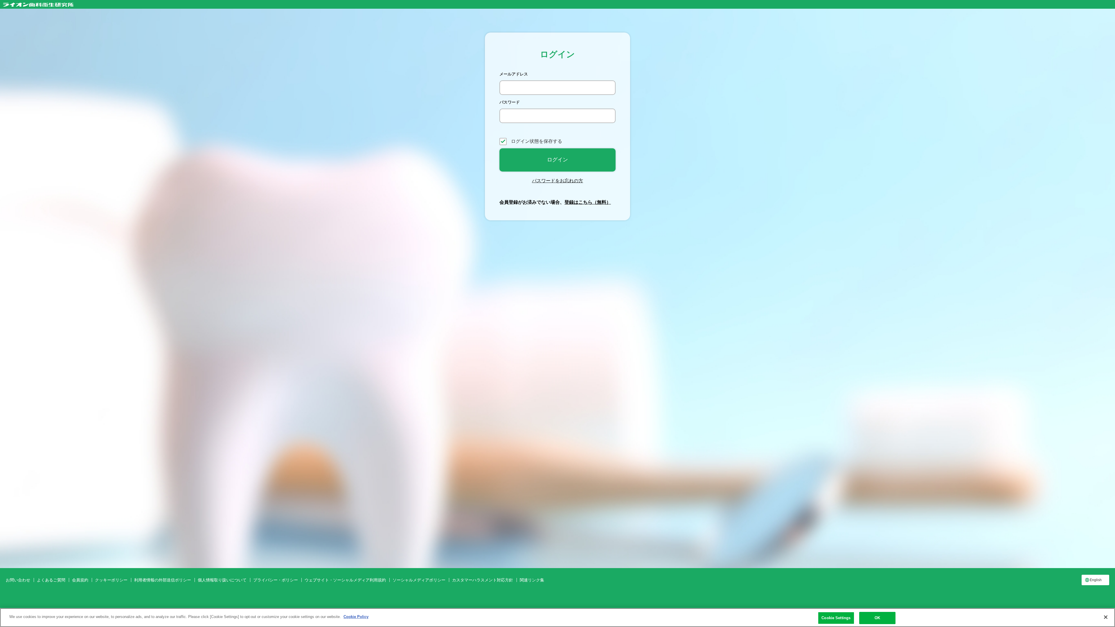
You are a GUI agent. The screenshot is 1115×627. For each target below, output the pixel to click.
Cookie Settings (835, 618)
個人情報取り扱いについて (222, 580)
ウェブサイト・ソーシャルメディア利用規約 (345, 580)
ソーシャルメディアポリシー (419, 580)
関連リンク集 (532, 580)
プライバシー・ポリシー (275, 580)
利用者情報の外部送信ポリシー (162, 580)
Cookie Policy (356, 617)
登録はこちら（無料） (587, 202)
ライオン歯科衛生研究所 (38, 5)
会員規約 (80, 580)
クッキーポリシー (111, 580)
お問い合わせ (18, 580)
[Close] (1105, 617)
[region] (557, 617)
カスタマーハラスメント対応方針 (482, 580)
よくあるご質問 (51, 580)
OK (877, 618)
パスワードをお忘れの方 (557, 180)
